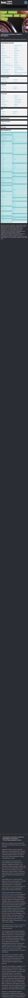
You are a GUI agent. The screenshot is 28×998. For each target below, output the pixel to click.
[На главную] (6, 2)
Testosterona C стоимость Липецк (10, 894)
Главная (4, 12)
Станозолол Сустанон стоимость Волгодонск (16, 39)
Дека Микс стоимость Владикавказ (16, 924)
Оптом (23, 15)
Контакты (4, 18)
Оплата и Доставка (7, 15)
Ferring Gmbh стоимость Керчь (9, 948)
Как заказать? (12, 12)
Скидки (17, 15)
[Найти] (25, 6)
